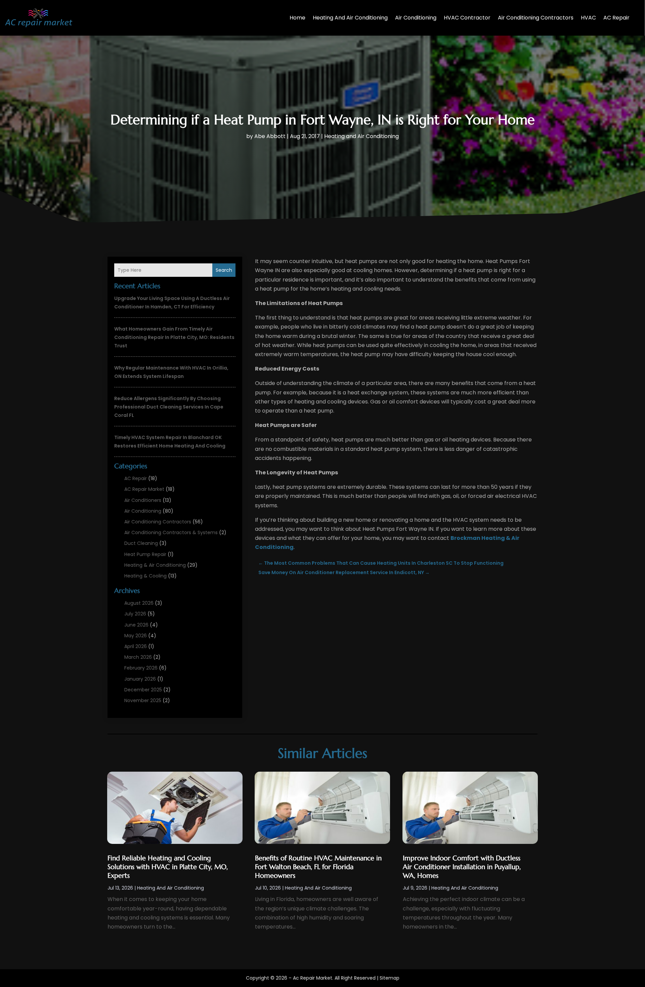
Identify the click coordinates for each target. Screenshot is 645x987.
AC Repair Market (144, 489)
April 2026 (135, 646)
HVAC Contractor (467, 18)
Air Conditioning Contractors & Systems (171, 532)
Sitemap (389, 978)
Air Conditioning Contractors (535, 18)
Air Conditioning (415, 18)
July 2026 (135, 613)
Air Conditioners (142, 500)
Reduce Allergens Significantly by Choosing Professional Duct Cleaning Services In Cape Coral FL (168, 407)
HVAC (588, 18)
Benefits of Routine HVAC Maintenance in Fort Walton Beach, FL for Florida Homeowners (318, 867)
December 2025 (143, 689)
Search (224, 270)
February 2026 (141, 667)
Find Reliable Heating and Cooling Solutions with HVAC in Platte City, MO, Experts (168, 867)
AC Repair (616, 18)
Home (297, 18)
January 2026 (140, 679)
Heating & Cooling (145, 575)
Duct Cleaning (141, 543)
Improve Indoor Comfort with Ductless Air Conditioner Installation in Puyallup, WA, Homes (462, 867)
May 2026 (135, 635)
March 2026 (138, 657)
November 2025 (142, 700)
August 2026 (139, 603)
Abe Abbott (270, 136)
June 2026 (136, 624)
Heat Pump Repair (145, 554)
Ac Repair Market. (313, 978)
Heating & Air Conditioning (155, 565)
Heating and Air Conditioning (350, 18)
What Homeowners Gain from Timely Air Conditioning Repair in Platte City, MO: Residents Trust (174, 337)
